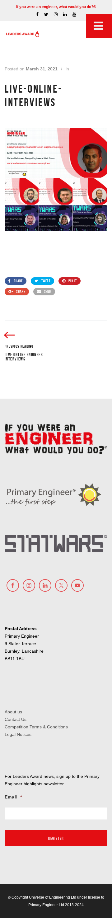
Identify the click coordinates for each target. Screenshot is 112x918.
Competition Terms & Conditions (36, 726)
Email (13, 796)
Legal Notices (18, 734)
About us (13, 711)
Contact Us (15, 719)
